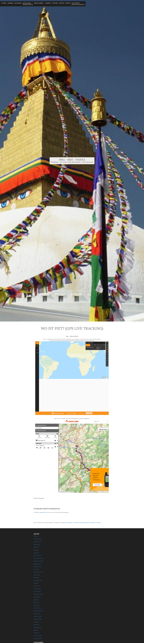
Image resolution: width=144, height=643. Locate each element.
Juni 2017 (36, 569)
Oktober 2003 (38, 638)
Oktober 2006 (38, 635)
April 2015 (36, 577)
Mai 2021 (36, 550)
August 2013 (37, 597)
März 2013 (37, 605)
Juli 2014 (36, 583)
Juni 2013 (36, 600)
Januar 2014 (37, 591)
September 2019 (38, 561)
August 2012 (37, 613)
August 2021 (37, 544)
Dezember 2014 (38, 580)
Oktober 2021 (37, 541)
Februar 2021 (37, 555)
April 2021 (36, 553)
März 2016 (37, 575)
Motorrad (18, 3)
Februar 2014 (37, 588)
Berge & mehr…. (39, 3)
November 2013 (38, 594)
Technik (55, 3)
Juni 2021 (36, 547)
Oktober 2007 (37, 627)
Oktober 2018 (37, 566)
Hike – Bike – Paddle (72, 159)
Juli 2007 (36, 630)
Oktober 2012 (37, 608)
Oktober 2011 (37, 616)
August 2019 (37, 564)
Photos (61, 3)
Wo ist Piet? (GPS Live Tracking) (78, 3)
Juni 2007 (36, 633)
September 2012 (38, 611)
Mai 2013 (36, 602)
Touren (3, 3)
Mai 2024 (36, 536)
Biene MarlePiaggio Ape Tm (28, 3)
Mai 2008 (36, 624)
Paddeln (48, 3)
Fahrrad (10, 3)
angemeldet (42, 512)
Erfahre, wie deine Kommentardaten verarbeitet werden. (84, 522)
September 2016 (38, 572)
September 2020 (38, 558)
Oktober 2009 (38, 619)
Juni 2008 (36, 622)
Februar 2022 (37, 539)
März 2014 (37, 586)
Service (67, 3)
